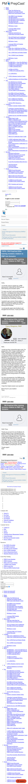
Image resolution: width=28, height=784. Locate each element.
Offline (14, 338)
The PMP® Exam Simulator (15, 16)
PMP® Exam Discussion (14, 170)
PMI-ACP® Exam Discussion (15, 175)
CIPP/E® (8, 59)
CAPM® (8, 47)
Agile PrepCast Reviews (14, 157)
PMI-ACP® (9, 31)
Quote (11, 315)
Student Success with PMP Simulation (17, 115)
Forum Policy (5, 222)
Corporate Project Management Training (13, 534)
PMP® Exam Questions (14, 129)
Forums (3, 216)
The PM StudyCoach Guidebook (16, 20)
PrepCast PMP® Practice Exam (11, 567)
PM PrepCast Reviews (14, 153)
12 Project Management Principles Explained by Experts (15, 733)
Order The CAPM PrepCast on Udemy (18, 49)
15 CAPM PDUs (12, 73)
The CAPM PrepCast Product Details (17, 52)
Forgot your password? (9, 591)
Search (3, 225)
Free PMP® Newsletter (9, 545)
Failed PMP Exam (12, 133)
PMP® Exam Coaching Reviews (16, 159)
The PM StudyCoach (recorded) (16, 19)
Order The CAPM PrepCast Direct (17, 48)
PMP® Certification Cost (14, 119)
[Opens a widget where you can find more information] (21, 781)
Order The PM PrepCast (14, 10)
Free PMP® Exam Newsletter (15, 87)
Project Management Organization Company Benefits (15, 740)
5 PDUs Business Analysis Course (16, 76)
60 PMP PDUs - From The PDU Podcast (17, 651)
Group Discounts (12, 30)
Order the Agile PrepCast (14, 33)
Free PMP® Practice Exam (15, 84)
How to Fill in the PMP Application (17, 124)
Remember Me (10, 206)
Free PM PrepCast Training (15, 82)
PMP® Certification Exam (14, 125)
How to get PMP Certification (15, 126)
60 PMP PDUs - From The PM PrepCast (17, 649)
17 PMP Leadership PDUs (14, 66)
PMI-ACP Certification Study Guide (17, 136)
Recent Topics (5, 219)
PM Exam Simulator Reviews (15, 156)
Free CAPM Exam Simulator (15, 98)
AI (6, 77)
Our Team (6, 515)
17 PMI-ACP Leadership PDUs (16, 70)
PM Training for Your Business (16, 112)
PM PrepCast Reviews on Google (16, 154)
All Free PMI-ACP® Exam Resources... (17, 684)
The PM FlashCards (13, 21)
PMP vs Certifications (13, 146)
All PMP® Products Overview (15, 23)
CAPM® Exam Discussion (15, 180)
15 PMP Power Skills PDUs (15, 65)
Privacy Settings (8, 539)
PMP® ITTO (11, 128)
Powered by (10, 486)
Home (7, 7)
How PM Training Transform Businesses (17, 698)
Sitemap (6, 532)
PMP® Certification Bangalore (16, 131)
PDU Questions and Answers (15, 184)
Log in (2, 588)
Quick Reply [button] (4, 315)
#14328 (23, 263)
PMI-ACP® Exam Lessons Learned (17, 177)
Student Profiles (12, 166)
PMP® (7, 9)
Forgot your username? (20, 205)
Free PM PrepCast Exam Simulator (17, 83)
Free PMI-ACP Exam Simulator (16, 93)
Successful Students (13, 167)
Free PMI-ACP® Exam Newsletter (17, 94)
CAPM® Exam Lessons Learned (16, 181)
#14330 (23, 409)
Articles (7, 117)
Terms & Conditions (9, 520)
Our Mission (7, 516)
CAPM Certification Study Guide (16, 139)
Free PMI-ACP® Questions (10, 548)
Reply (8, 315)
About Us (6, 513)
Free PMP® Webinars (13, 89)
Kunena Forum (17, 486)
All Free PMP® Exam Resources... (17, 90)
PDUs (7, 61)
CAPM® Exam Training (10, 564)
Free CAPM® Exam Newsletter (16, 100)
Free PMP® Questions (9, 546)
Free (7, 80)
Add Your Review (12, 164)
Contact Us (6, 527)
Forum (7, 168)
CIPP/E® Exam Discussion (15, 187)
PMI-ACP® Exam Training (10, 562)
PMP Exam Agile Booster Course (16, 13)
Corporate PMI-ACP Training (15, 44)
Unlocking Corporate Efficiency (16, 108)
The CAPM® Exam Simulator (15, 55)
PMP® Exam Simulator (9, 559)
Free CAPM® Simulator (10, 550)
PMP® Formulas (12, 132)
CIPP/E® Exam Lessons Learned (16, 188)
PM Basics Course (13, 26)
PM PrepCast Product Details (15, 12)
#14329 (23, 323)
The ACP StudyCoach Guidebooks (17, 37)
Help (5, 529)
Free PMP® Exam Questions (15, 173)
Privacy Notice (7, 522)
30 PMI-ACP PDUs (13, 69)
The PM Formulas (12, 17)
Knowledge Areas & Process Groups (17, 122)
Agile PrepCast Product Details (16, 34)
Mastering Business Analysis (11, 553)
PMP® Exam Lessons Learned (16, 171)
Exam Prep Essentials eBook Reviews (17, 161)
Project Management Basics (10, 552)
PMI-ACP (15, 493)
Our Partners (7, 518)
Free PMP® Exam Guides (14, 86)
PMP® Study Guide (13, 118)
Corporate (8, 104)
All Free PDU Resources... (15, 103)
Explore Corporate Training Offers (16, 105)
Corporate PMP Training (14, 28)
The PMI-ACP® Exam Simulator (16, 38)
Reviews (8, 152)
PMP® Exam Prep (8, 566)
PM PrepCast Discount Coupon (11, 537)
